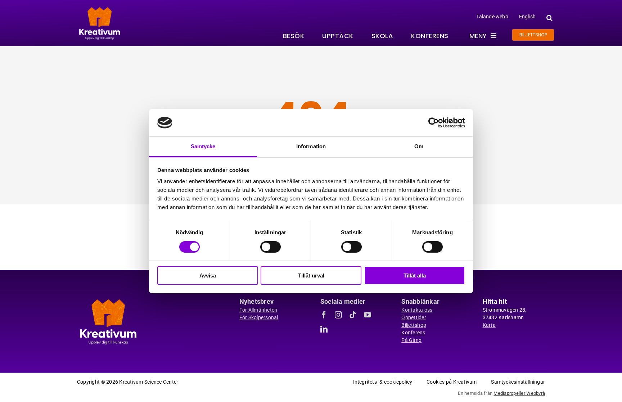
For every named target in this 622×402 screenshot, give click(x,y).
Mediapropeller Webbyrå (519, 393)
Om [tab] (418, 146)
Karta (489, 325)
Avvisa (207, 275)
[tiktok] (352, 315)
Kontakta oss (416, 310)
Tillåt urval (311, 275)
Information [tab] (311, 146)
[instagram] (338, 315)
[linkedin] (324, 329)
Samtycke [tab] (203, 146)
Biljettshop (413, 325)
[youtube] (367, 315)
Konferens (413, 332)
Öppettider (413, 317)
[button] (549, 17)
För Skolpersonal (258, 317)
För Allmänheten (258, 310)
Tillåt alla (415, 275)
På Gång (411, 340)
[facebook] (324, 315)
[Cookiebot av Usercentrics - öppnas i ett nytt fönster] (433, 122)
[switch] (270, 247)
